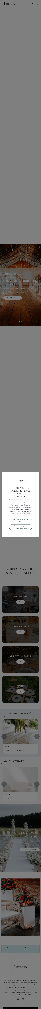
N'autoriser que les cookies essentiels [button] (20, 527)
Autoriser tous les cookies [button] (20, 521)
